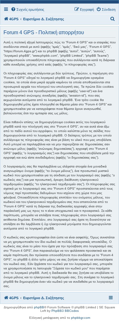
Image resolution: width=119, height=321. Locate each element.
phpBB (39, 307)
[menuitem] (27, 9)
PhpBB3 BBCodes (65, 310)
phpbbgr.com (80, 317)
